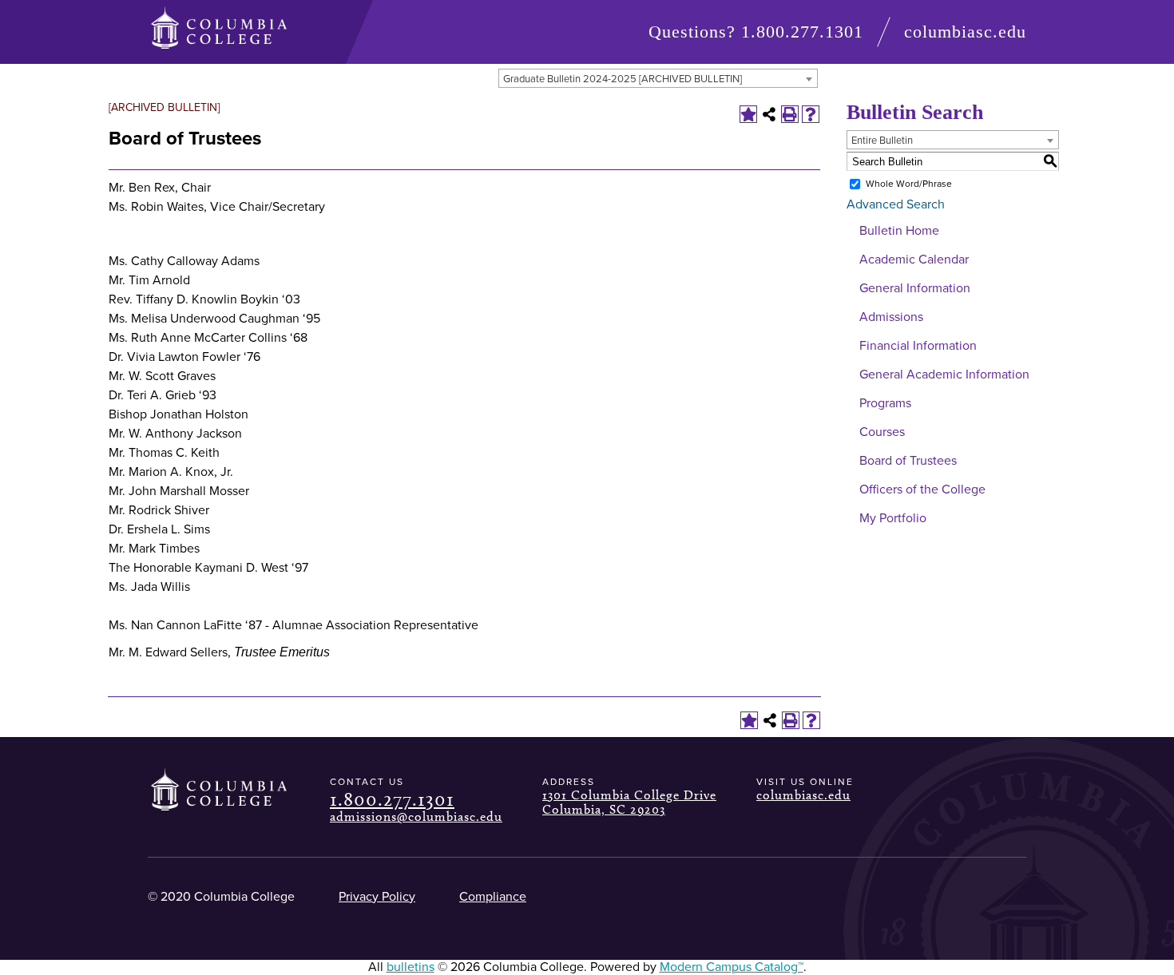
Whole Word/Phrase (909, 183)
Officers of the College (922, 489)
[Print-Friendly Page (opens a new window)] (790, 114)
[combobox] (658, 78)
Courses (882, 432)
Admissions (891, 317)
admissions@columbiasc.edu (416, 816)
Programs (885, 403)
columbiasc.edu (965, 32)
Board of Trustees (908, 461)
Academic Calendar (914, 260)
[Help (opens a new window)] (810, 114)
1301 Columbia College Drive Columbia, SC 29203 (629, 802)
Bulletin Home (899, 231)
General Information (914, 288)
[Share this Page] (769, 114)
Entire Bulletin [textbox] (882, 140)
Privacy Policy (377, 897)
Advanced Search (896, 204)
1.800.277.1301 (802, 32)
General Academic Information (944, 374)
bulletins (410, 967)
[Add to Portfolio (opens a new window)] (748, 114)
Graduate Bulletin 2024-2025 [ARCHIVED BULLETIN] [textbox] (622, 79)
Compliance (492, 897)
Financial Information (918, 346)
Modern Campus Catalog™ (731, 967)
